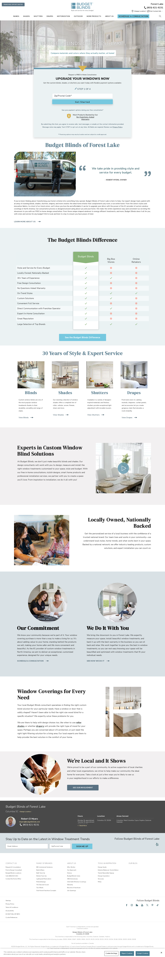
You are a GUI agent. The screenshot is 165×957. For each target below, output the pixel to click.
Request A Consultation (13, 867)
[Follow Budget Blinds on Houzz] (137, 905)
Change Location (25, 812)
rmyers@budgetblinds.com (29, 822)
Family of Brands (44, 863)
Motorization (63, 16)
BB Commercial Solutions (44, 867)
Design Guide (102, 867)
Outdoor (78, 16)
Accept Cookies (142, 953)
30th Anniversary (72, 879)
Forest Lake (157, 4)
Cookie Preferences (11, 917)
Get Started (82, 102)
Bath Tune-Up (40, 873)
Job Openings (71, 890)
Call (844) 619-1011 (12, 876)
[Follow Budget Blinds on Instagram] (132, 905)
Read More (83, 825)
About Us (109, 16)
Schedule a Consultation (133, 16)
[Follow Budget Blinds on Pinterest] (152, 905)
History (69, 873)
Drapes (50, 16)
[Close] (161, 952)
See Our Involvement (83, 788)
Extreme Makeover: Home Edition (108, 870)
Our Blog (133, 863)
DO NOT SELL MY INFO (13, 914)
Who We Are (71, 867)
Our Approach (71, 870)
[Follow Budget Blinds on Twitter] (147, 905)
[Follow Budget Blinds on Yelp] (157, 844)
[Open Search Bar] (160, 16)
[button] (138, 11)
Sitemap (8, 900)
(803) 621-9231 (155, 7)
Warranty (70, 885)
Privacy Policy (117, 127)
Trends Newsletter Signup (106, 873)
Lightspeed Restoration (43, 879)
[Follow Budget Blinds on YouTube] (142, 905)
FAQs (99, 882)
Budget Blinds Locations (13, 873)
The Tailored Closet (42, 885)
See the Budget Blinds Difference (82, 337)
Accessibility (10, 911)
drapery (40, 726)
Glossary (101, 879)
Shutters (38, 16)
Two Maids (39, 888)
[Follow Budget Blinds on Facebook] (126, 905)
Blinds (16, 16)
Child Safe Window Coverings (76, 882)
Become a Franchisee (73, 888)
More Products (94, 16)
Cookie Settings (111, 953)
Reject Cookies (127, 953)
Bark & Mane (40, 870)
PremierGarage (41, 882)
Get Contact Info (155, 11)
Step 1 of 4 (84, 89)
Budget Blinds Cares (73, 876)
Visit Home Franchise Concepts (46, 890)
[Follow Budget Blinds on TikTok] (157, 905)
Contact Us (11, 863)
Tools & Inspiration (107, 863)
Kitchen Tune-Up (41, 876)
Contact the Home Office (13, 879)
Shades (26, 16)
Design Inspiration (104, 876)
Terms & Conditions (12, 907)
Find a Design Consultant (14, 870)
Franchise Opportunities (13, 4)
